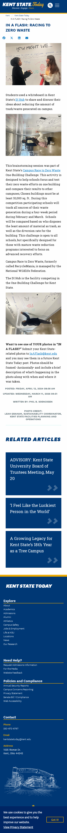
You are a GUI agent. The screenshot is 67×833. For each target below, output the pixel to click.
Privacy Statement (12, 693)
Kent (8, 15)
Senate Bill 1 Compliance (16, 697)
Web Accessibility (12, 701)
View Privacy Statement (18, 827)
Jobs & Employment (13, 628)
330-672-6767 (10, 728)
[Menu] (57, 5)
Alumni (7, 617)
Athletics (8, 621)
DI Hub (20, 99)
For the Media (10, 668)
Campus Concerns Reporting (18, 689)
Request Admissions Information (20, 665)
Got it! (55, 819)
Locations (8, 636)
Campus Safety (11, 624)
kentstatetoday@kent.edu (17, 739)
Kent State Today (23, 5)
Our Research (10, 644)
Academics (9, 609)
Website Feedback (12, 672)
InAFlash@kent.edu (43, 353)
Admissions (9, 613)
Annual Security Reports (16, 685)
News (6, 640)
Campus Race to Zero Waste (41, 170)
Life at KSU (8, 632)
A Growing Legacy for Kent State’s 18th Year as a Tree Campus (31, 545)
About (6, 605)
